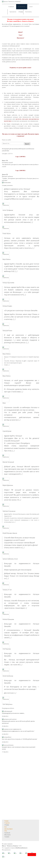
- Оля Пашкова (6, 649)
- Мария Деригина (7, 485)
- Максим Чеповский (8, 462)
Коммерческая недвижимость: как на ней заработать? (18, 731)
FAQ (5, 831)
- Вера (4, 403)
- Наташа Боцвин (7, 306)
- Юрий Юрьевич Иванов (9, 533)
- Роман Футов (6, 233)
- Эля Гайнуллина (7, 704)
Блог (31, 6)
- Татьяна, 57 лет (7, 590)
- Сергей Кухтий (6, 431)
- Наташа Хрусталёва (8, 283)
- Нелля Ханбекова (7, 676)
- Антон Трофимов (7, 210)
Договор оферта (8, 829)
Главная (11, 6)
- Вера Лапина (6, 259)
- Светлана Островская (8, 511)
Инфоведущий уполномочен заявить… (13, 713)
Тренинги (13, 12)
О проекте (21, 6)
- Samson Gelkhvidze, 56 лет (10, 559)
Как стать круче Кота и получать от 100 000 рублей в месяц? (19, 739)
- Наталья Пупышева (8, 619)
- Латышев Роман (7, 330)
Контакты (28, 12)
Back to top (32, 854)
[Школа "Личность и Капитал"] (11, 1)
